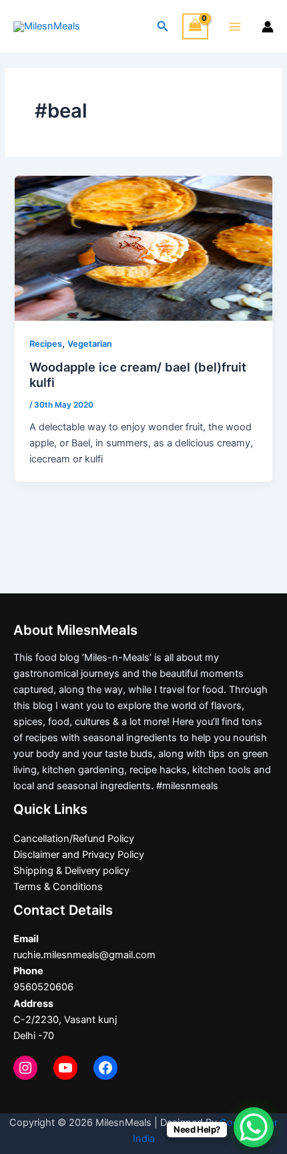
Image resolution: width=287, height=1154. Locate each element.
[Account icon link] (268, 27)
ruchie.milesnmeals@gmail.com (84, 955)
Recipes (45, 344)
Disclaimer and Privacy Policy (78, 855)
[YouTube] (65, 1068)
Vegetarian (89, 344)
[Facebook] (105, 1068)
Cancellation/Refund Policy (73, 839)
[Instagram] (25, 1068)
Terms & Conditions (58, 887)
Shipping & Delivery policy (71, 871)
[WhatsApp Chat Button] (254, 1127)
